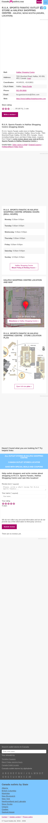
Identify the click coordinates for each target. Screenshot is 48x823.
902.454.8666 (21, 90)
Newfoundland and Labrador (14, 801)
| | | (45, 2)
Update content (15, 817)
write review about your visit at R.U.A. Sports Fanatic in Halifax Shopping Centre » (23, 140)
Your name (10, 493)
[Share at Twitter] (44, 7)
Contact (4, 817)
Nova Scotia (27, 86)
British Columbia (9, 791)
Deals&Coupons (35, 145)
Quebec (5, 809)
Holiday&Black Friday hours (12, 147)
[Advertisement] (24, 44)
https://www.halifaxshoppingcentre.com (31, 99)
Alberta (5, 788)
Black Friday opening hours (12, 762)
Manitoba (6, 793)
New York (6, 799)
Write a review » (10, 114)
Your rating (6, 501)
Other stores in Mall (19, 145)
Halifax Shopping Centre (25, 72)
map (29, 78)
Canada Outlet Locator (10, 765)
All (30, 777)
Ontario (5, 807)
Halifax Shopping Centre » (24, 267)
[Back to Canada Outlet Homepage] (13, 2)
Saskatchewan (8, 812)
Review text (10, 484)
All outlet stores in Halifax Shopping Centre (24, 457)
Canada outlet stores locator (24, 462)
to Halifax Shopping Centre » (24, 321)
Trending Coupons (9, 759)
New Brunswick (8, 796)
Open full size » (24, 386)
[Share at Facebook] (41, 7)
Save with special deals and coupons (24, 467)
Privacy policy (28, 817)
